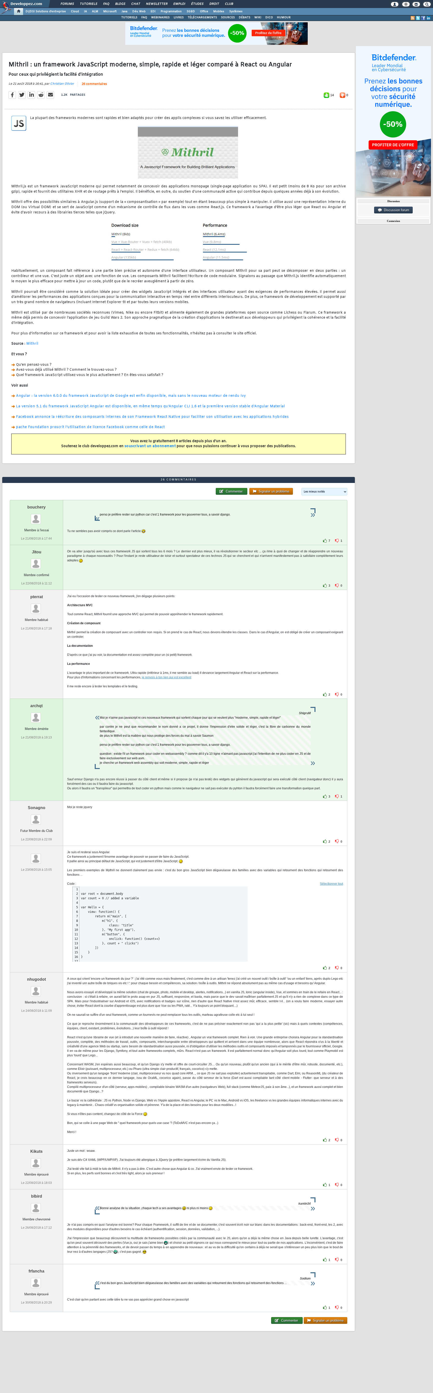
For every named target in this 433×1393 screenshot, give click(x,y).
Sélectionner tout (331, 883)
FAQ (106, 4)
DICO (269, 17)
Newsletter (156, 4)
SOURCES (228, 17)
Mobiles (218, 11)
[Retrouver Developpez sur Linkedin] (428, 18)
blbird (36, 1196)
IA (85, 11)
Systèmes (236, 11)
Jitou (36, 552)
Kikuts (36, 1151)
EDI (153, 11)
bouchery (36, 507)
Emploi (179, 4)
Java (124, 11)
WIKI (257, 17)
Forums (67, 4)
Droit (214, 4)
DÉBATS (244, 17)
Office (204, 11)
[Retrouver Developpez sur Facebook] (423, 18)
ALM (95, 11)
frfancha (36, 1271)
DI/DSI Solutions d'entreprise (46, 11)
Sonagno (36, 808)
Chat (135, 4)
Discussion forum (395, 210)
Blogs (120, 4)
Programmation (171, 11)
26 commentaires (94, 84)
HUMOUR (284, 17)
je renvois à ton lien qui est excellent (166, 677)
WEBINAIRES (160, 17)
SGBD (191, 11)
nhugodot (36, 979)
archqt (36, 706)
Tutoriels (88, 4)
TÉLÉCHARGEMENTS (202, 17)
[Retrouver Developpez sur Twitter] (418, 18)
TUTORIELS (129, 17)
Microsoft (110, 11)
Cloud (75, 11)
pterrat (36, 597)
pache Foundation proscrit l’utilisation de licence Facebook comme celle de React (90, 427)
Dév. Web (139, 11)
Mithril (32, 343)
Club (228, 4)
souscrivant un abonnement (150, 446)
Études (197, 4)
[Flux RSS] (413, 18)
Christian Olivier (62, 84)
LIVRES (179, 17)
